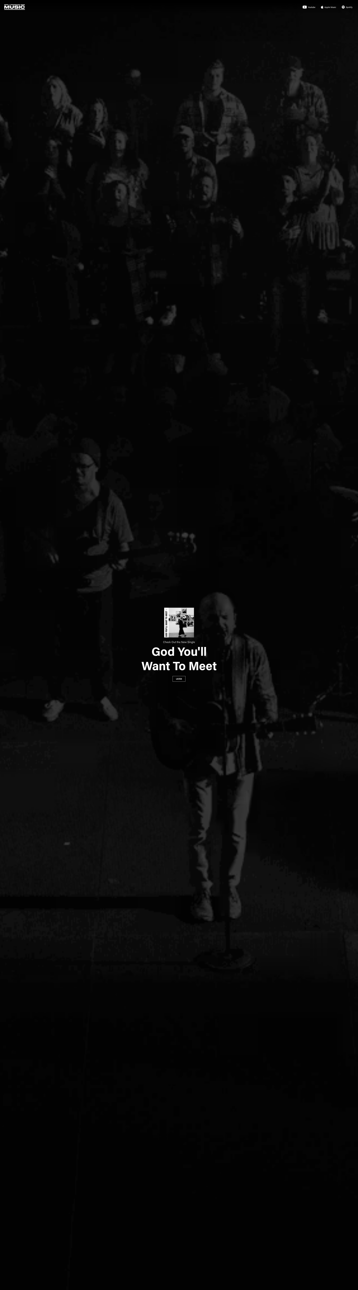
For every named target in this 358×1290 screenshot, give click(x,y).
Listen (179, 679)
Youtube (311, 7)
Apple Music (330, 7)
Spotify (349, 7)
